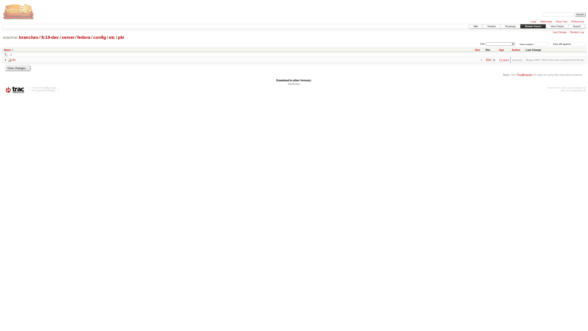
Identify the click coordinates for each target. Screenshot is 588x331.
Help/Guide (546, 21)
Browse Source (533, 26)
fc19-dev (50, 37)
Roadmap (510, 26)
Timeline (491, 26)
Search (577, 26)
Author (516, 50)
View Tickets (557, 26)
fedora (83, 37)
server (68, 37)
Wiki (476, 26)
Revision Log (577, 32)
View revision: (527, 44)
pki (121, 37)
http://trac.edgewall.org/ (573, 90)
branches (28, 37)
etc (112, 37)
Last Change (560, 32)
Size (477, 50)
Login (534, 21)
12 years (504, 60)
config (99, 37)
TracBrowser (524, 74)
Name (7, 50)
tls (14, 60)
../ (10, 54)
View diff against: (562, 44)
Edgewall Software (45, 90)
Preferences (577, 21)
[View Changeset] (494, 60)
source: (10, 37)
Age (501, 50)
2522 (488, 60)
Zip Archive (294, 84)
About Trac (562, 21)
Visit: (482, 44)
